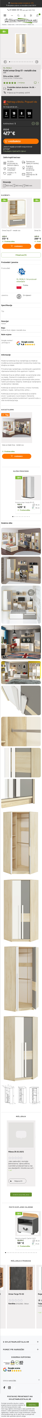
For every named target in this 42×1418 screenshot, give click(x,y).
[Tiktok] (14, 1388)
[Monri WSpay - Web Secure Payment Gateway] (9, 1362)
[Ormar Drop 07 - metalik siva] (17, 213)
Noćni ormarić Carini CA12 (25, 1238)
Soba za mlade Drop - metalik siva (13, 445)
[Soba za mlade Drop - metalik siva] (17, 428)
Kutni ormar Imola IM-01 (24, 502)
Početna (4, 25)
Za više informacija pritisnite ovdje (13, 1406)
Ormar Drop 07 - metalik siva (11, 230)
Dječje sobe (11, 25)
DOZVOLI (32, 1405)
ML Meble (7, 68)
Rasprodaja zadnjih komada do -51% (22, 3)
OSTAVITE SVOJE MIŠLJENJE (21, 1194)
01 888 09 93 (15, 10)
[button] (5, 61)
